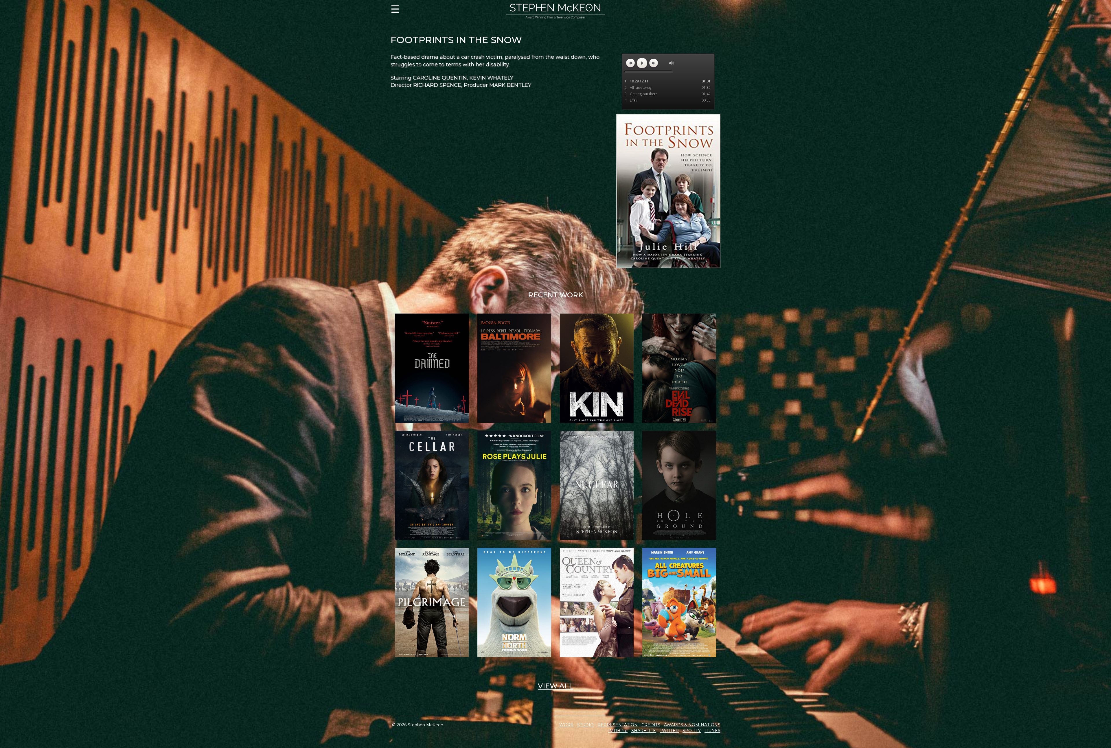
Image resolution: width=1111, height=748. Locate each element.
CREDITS (650, 724)
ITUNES (712, 730)
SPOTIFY (692, 730)
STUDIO (585, 724)
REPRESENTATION (617, 724)
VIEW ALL (555, 686)
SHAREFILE (643, 730)
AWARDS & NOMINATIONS (692, 724)
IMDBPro (618, 730)
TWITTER (669, 730)
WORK (566, 724)
